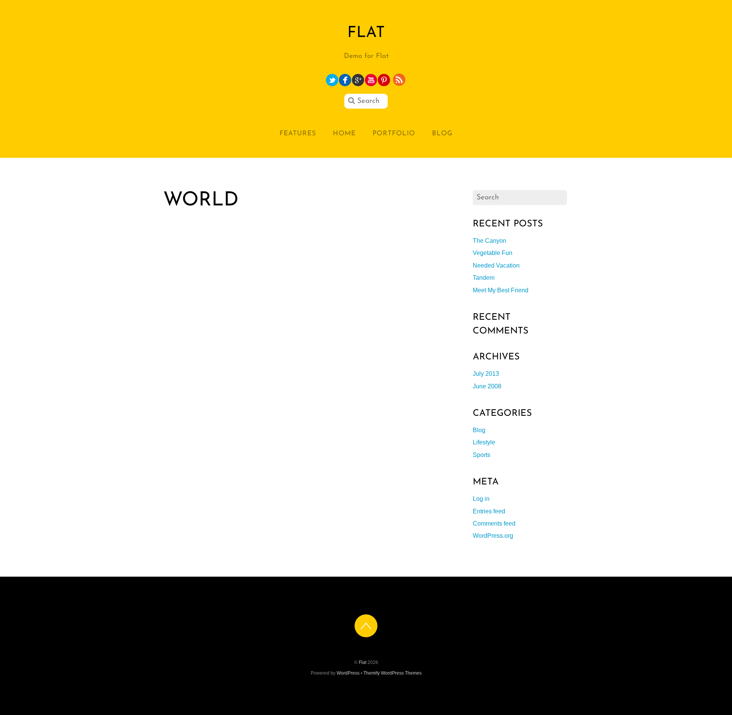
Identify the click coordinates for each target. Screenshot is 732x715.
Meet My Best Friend (500, 290)
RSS (399, 80)
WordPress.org (493, 535)
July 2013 (486, 373)
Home (344, 133)
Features (297, 133)
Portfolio (393, 133)
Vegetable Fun (492, 253)
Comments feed (494, 523)
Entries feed (489, 511)
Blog (442, 133)
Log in (481, 498)
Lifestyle (484, 442)
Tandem (483, 277)
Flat (362, 662)
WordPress (348, 673)
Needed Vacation (496, 265)
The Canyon (489, 240)
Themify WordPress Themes (392, 673)
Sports (481, 455)
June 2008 (487, 386)
